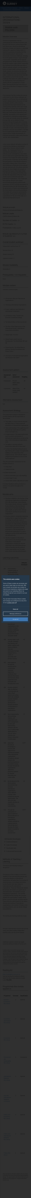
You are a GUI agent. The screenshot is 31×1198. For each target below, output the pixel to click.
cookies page (11, 602)
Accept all (15, 619)
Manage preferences (15, 613)
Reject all (15, 609)
